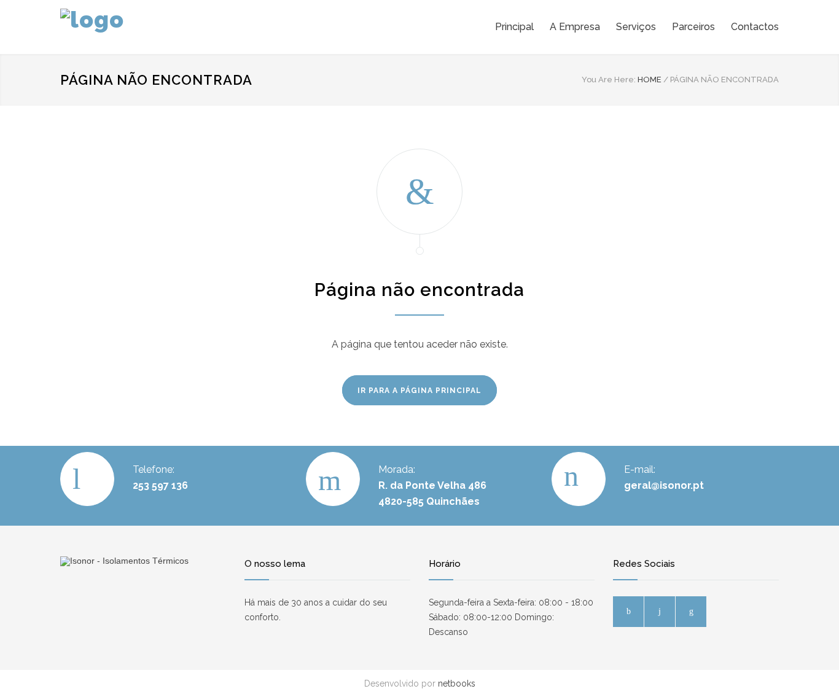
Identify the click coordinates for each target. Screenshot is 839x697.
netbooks (456, 683)
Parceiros (693, 27)
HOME (649, 79)
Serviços (636, 27)
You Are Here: (609, 79)
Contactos (755, 27)
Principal (514, 27)
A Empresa (575, 27)
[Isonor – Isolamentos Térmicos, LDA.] (173, 27)
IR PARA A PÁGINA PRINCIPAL (419, 390)
